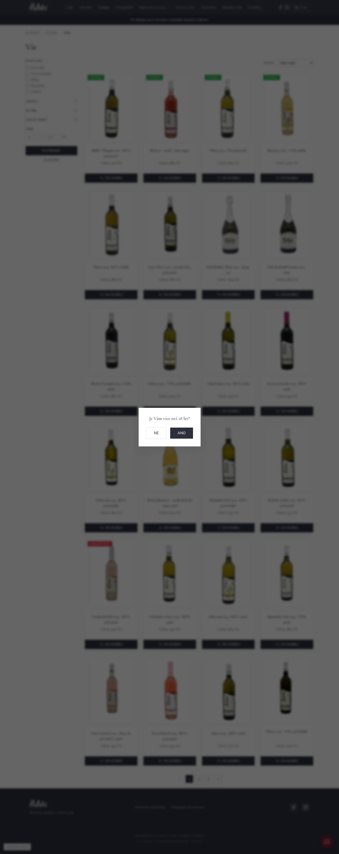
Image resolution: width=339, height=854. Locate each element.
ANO (182, 433)
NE (156, 433)
